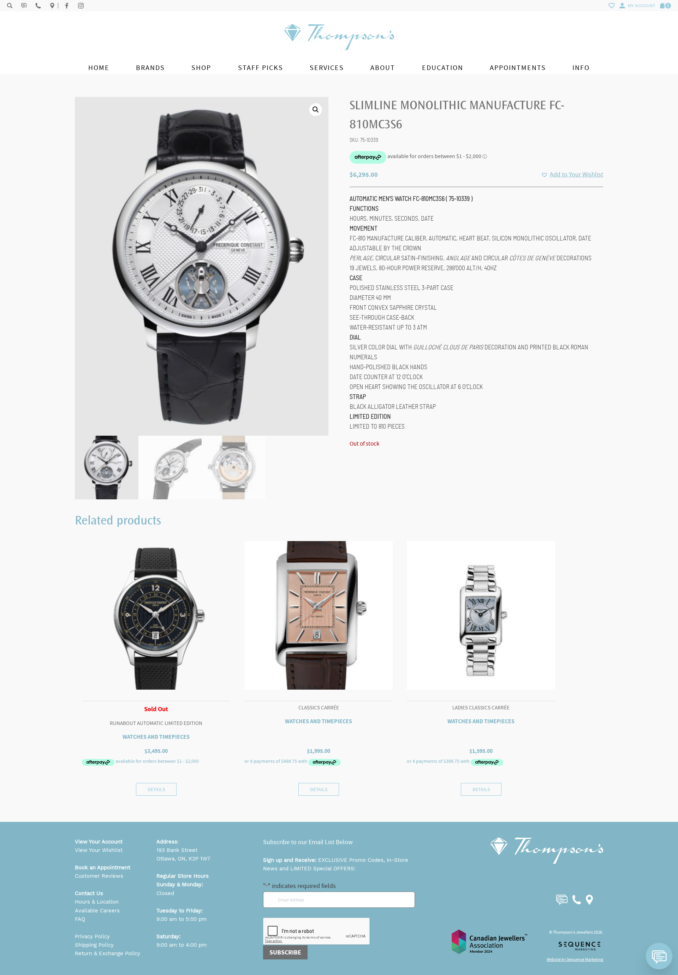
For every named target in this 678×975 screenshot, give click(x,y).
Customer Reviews (99, 876)
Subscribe (285, 952)
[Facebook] (67, 5)
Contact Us (89, 893)
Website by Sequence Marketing (575, 959)
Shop (201, 67)
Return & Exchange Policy (107, 953)
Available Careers (97, 910)
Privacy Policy (92, 936)
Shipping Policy (94, 945)
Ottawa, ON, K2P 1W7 (183, 858)
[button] (315, 109)
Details (156, 789)
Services (327, 67)
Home (98, 67)
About (382, 67)
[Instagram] (81, 5)
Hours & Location (97, 902)
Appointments (518, 67)
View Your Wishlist (99, 850)
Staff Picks (260, 67)
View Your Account (99, 841)
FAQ (80, 919)
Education (442, 67)
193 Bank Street (176, 850)
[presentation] (316, 931)
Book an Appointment (102, 867)
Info (581, 67)
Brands (150, 67)
